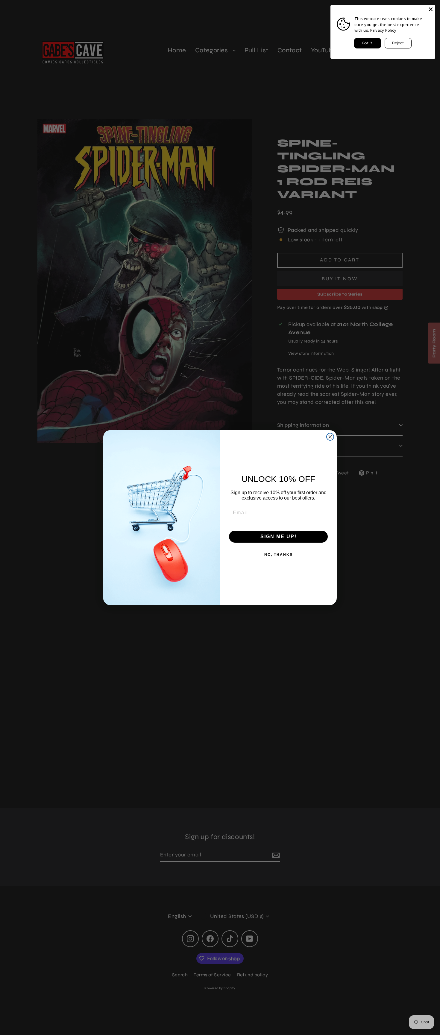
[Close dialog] (330, 436)
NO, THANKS (278, 554)
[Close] (431, 9)
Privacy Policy (383, 30)
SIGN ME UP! (278, 536)
